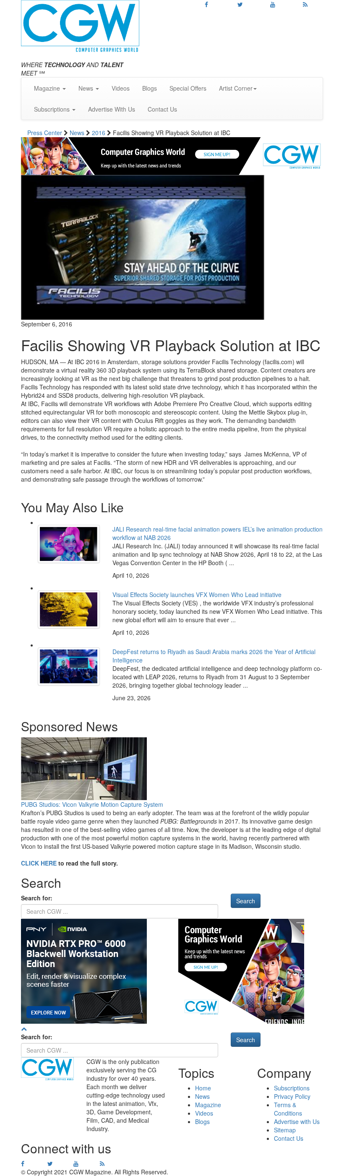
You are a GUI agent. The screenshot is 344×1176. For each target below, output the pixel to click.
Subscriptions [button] (52, 109)
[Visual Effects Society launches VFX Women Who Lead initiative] (69, 609)
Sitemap (285, 1130)
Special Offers (187, 88)
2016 (99, 132)
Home (203, 1088)
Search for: (36, 898)
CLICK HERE (39, 863)
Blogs (149, 88)
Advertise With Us (111, 109)
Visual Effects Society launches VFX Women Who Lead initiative (196, 594)
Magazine (208, 1104)
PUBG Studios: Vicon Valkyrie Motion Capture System (92, 804)
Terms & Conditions (288, 1108)
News (78, 132)
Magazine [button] (48, 88)
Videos (121, 88)
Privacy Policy (292, 1096)
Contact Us (162, 109)
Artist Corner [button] (236, 88)
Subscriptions (292, 1088)
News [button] (86, 88)
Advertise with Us (297, 1121)
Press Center (45, 132)
